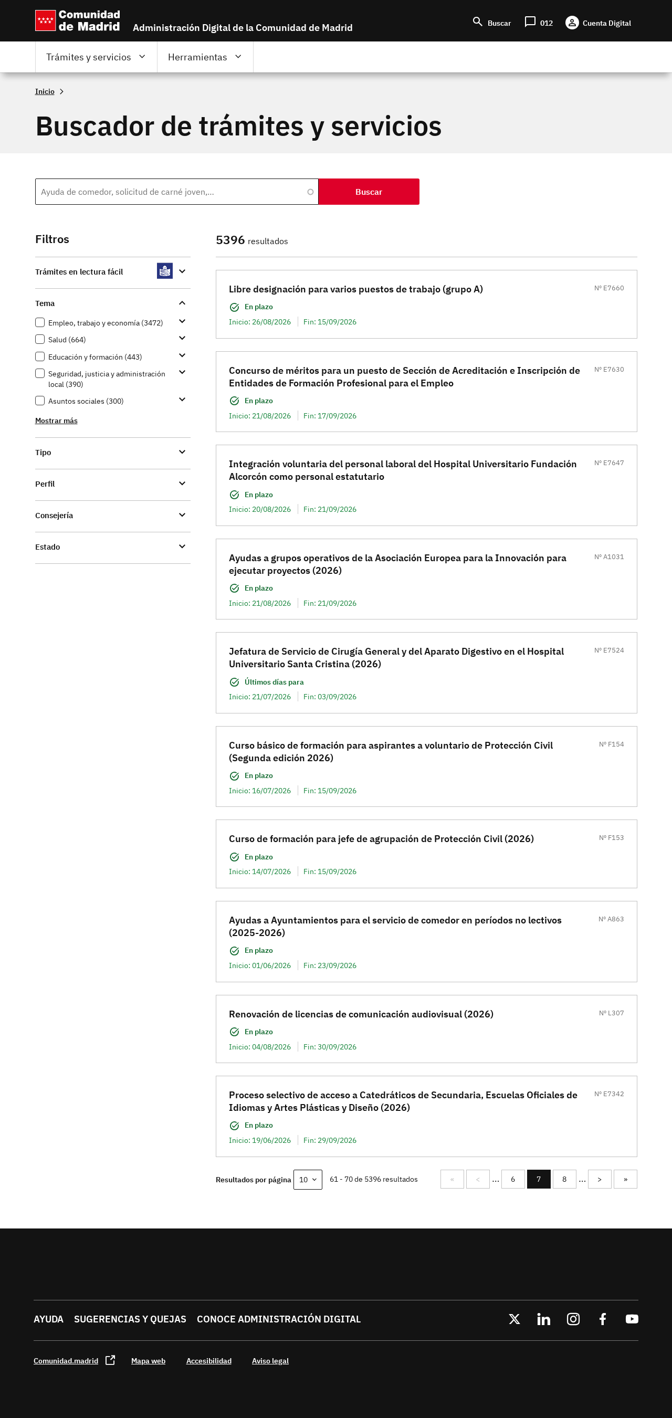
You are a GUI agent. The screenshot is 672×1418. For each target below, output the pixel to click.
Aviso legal (270, 1361)
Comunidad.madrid (66, 1361)
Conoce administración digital (279, 1319)
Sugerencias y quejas (130, 1319)
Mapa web (148, 1361)
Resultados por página (253, 1179)
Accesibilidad (209, 1361)
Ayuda (49, 1319)
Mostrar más (56, 420)
